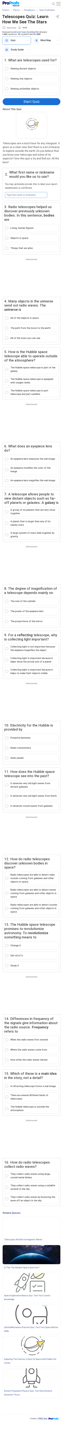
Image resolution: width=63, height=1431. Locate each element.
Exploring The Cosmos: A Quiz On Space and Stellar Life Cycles (30, 1361)
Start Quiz (31, 102)
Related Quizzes (12, 1213)
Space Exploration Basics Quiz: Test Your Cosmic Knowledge (27, 1297)
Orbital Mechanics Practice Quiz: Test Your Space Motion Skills (31, 1329)
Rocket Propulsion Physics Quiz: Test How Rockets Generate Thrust (28, 1393)
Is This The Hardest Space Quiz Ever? (21, 1267)
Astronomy (11, 28)
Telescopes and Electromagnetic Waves (23, 1239)
